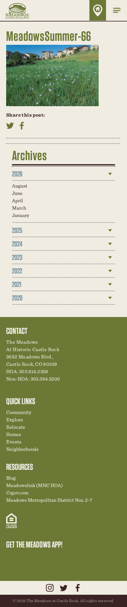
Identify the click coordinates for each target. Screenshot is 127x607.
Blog (11, 478)
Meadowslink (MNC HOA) (34, 485)
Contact (64, 557)
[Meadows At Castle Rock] (22, 10)
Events (13, 442)
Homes (13, 434)
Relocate (15, 427)
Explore (14, 420)
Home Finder (97, 10)
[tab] (63, 174)
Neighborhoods (22, 449)
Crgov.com (17, 493)
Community (18, 412)
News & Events (53, 557)
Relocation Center (22, 557)
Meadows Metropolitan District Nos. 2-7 (49, 500)
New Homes (43, 557)
